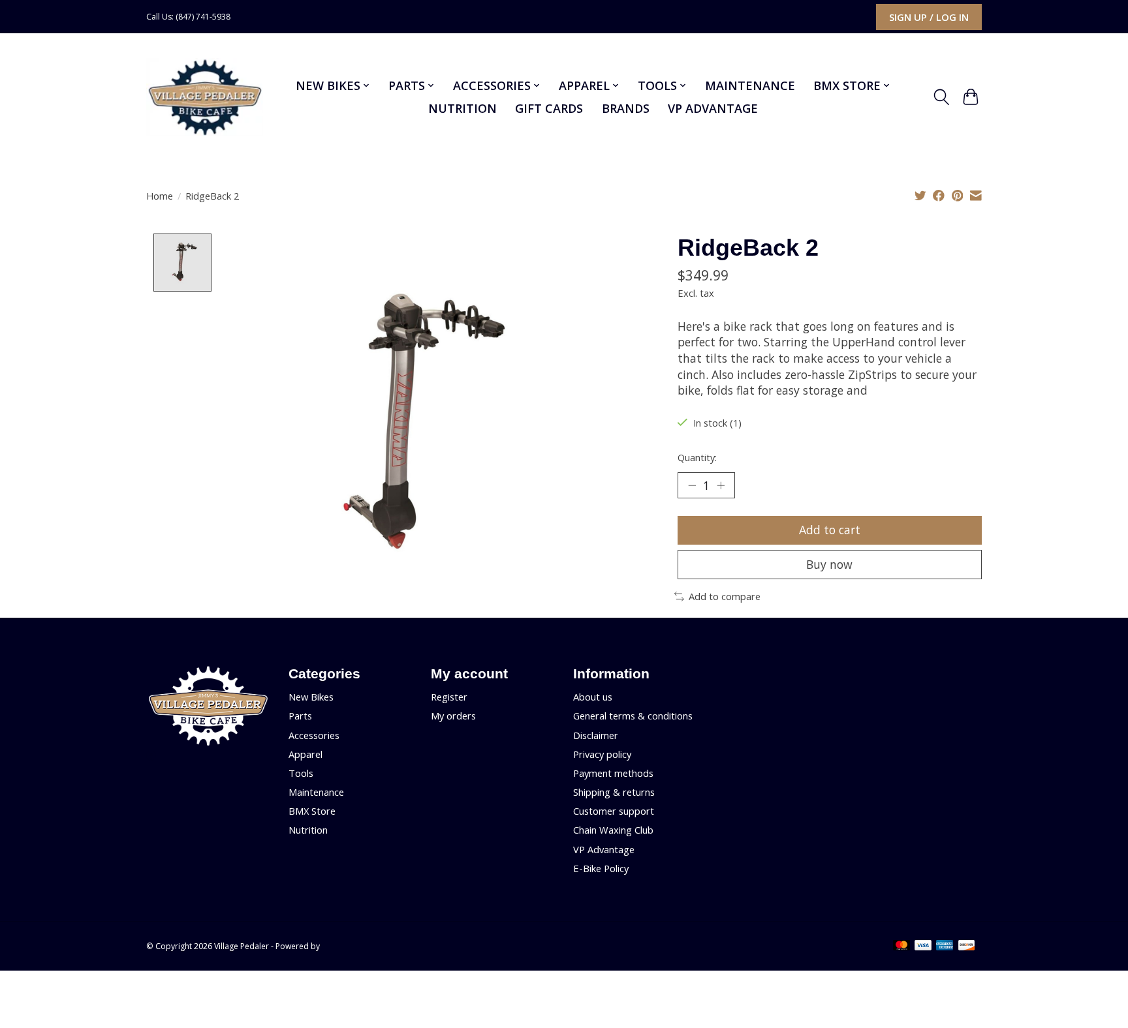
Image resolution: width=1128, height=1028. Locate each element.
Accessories (314, 735)
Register (449, 696)
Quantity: (697, 457)
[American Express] (944, 946)
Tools (301, 772)
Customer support (613, 810)
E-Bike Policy (601, 868)
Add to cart (829, 529)
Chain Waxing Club (613, 829)
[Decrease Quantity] (692, 485)
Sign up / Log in (929, 16)
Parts (300, 715)
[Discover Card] (966, 946)
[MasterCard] (901, 946)
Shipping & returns (614, 791)
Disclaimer (595, 735)
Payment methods (613, 772)
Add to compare (724, 596)
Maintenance (750, 85)
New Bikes (311, 696)
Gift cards (549, 108)
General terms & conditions (633, 715)
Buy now (829, 564)
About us (592, 696)
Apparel (305, 754)
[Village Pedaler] (204, 97)
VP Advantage (713, 108)
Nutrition (462, 108)
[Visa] (923, 946)
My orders (453, 715)
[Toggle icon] (941, 97)
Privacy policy (602, 754)
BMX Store (312, 810)
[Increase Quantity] (721, 485)
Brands (626, 108)
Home (159, 195)
